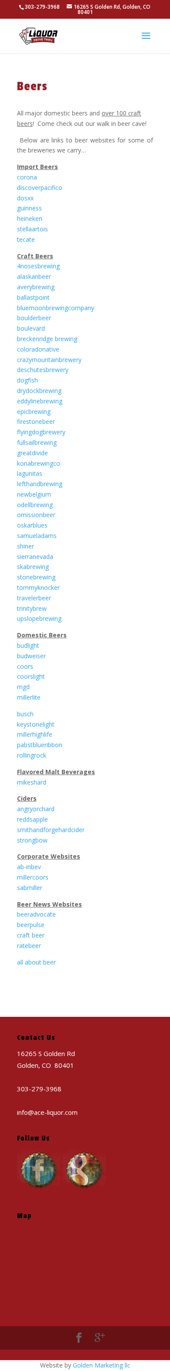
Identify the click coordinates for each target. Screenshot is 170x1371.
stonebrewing (36, 577)
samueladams (37, 535)
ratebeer (29, 945)
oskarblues (32, 525)
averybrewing (35, 287)
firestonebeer (36, 421)
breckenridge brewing (47, 339)
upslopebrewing (39, 618)
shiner (25, 546)
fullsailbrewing (37, 442)
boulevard (31, 328)
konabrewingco (38, 463)
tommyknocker (38, 587)
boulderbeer (34, 318)
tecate (26, 239)
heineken (29, 218)
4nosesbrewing (38, 266)
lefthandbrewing (39, 484)
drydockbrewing (39, 390)
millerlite (29, 697)
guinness (29, 208)
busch (25, 714)
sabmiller (29, 888)
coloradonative (38, 349)
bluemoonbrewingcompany (55, 308)
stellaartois (32, 229)
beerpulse (30, 925)
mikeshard (31, 782)
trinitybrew (32, 608)
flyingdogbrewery (41, 432)
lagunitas (29, 473)
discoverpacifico (39, 187)
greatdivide (32, 453)
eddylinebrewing (39, 401)
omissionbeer (36, 515)
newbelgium (34, 494)
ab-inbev (29, 867)
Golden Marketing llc (101, 1365)
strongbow (32, 840)
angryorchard (35, 809)
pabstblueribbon (39, 745)
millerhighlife (34, 734)
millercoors (32, 877)
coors (25, 666)
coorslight (31, 676)
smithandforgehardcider (51, 830)
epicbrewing (34, 411)
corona (27, 177)
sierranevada (35, 556)
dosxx (25, 198)
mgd (23, 687)
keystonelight (35, 724)
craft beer (30, 935)
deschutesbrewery (42, 370)
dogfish (27, 380)
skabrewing (33, 566)
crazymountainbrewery (49, 359)
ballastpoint (33, 297)
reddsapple (32, 819)
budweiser (31, 656)
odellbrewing (35, 505)
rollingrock (31, 755)
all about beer (36, 962)
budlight (28, 645)
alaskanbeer (34, 276)
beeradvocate (36, 914)
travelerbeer (34, 598)
